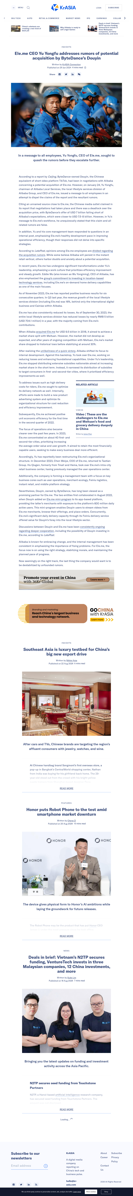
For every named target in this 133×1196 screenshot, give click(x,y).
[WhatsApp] (79, 74)
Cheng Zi (72, 820)
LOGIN (98, 8)
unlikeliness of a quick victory (58, 350)
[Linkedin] (73, 74)
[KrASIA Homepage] (63, 7)
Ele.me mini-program (59, 499)
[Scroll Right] (126, 18)
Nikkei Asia (71, 660)
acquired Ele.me (45, 331)
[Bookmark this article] (85, 67)
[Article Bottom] (66, 580)
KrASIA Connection (71, 64)
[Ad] (66, 613)
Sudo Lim (71, 977)
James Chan (88, 434)
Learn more (77, 1192)
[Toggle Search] (28, 7)
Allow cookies (91, 1192)
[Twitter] (66, 74)
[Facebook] (60, 74)
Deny (106, 1192)
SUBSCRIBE (113, 8)
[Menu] (13, 7)
